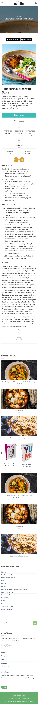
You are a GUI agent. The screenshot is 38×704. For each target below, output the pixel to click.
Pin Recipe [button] (20, 121)
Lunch (3, 600)
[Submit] (35, 623)
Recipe (19, 16)
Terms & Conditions (8, 667)
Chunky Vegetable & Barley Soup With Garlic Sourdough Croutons (19, 382)
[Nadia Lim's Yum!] (27, 452)
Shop (3, 659)
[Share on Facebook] (17, 338)
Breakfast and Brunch (8, 575)
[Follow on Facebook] (3, 645)
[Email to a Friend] (20, 338)
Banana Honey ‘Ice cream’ (7, 345)
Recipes (4, 656)
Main (2, 603)
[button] (2, 3)
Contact (4, 663)
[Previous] (1, 456)
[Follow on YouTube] (9, 645)
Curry (3, 580)
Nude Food (25, 698)
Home (3, 652)
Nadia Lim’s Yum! (27, 464)
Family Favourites (7, 592)
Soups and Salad (6, 609)
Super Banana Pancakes (31, 345)
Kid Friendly (5, 598)
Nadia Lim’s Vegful (9, 464)
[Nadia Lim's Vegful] (9, 452)
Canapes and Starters (8, 578)
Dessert (3, 583)
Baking (3, 572)
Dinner (3, 586)
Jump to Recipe (13, 39)
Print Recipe (27, 39)
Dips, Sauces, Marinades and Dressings (14, 589)
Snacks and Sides (7, 606)
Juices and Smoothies (8, 595)
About (11, 698)
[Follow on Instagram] (6, 645)
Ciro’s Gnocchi (19, 411)
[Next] (35, 456)
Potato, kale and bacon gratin (19, 438)
